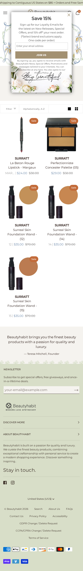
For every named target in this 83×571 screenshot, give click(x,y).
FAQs (69, 508)
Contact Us (16, 516)
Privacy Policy (38, 516)
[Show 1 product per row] (69, 109)
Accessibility (60, 516)
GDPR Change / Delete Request (39, 523)
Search (38, 508)
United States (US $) (40, 498)
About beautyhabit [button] (17, 434)
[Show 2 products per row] (76, 109)
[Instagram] (13, 482)
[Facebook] (5, 482)
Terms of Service (38, 537)
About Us (54, 508)
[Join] (73, 390)
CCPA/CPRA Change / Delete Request (38, 530)
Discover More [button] (14, 422)
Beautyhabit (14, 508)
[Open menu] (7, 13)
